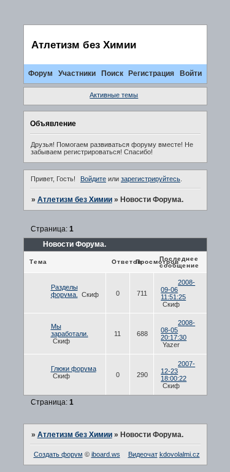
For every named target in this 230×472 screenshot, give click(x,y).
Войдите (93, 178)
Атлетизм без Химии (74, 199)
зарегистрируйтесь (150, 178)
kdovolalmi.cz (179, 454)
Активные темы (114, 95)
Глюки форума (73, 368)
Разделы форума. (64, 290)
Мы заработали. (69, 330)
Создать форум (58, 454)
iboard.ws (105, 454)
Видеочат (143, 454)
